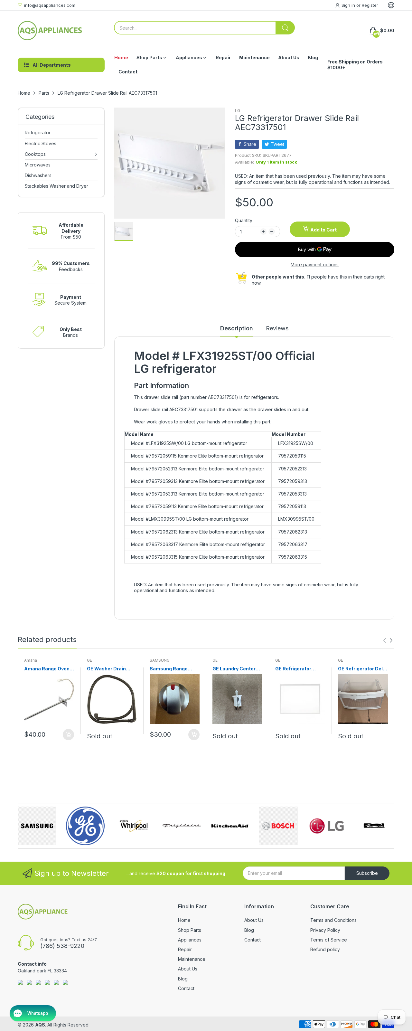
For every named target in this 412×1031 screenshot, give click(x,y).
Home (184, 920)
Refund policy (325, 949)
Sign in (349, 5)
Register (370, 5)
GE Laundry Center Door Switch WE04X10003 (234, 669)
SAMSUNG (160, 660)
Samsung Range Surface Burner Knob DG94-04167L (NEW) (174, 669)
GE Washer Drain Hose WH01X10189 (109, 669)
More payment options (315, 264)
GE (89, 660)
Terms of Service (328, 939)
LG (237, 110)
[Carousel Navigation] (387, 640)
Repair (185, 949)
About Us (187, 968)
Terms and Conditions (333, 920)
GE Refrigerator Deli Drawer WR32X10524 (363, 669)
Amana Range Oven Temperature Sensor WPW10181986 (48, 669)
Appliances (189, 939)
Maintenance (191, 959)
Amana (30, 660)
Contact (186, 988)
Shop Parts (189, 930)
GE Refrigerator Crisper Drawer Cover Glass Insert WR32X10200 (296, 669)
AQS (40, 1024)
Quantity (243, 220)
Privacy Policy (325, 930)
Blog (183, 978)
